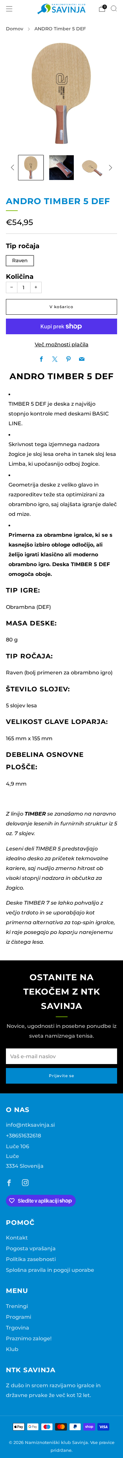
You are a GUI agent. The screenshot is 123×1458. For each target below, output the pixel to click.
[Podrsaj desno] (109, 167)
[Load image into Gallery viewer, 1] (30, 167)
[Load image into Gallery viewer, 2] (61, 167)
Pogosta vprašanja (31, 1248)
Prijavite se (61, 1075)
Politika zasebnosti (31, 1259)
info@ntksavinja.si (30, 1124)
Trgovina (17, 1327)
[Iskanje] (114, 8)
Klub (12, 1349)
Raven (20, 260)
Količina (19, 276)
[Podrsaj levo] (14, 167)
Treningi (17, 1306)
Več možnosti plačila (62, 344)
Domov (14, 28)
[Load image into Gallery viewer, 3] (92, 167)
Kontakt (17, 1237)
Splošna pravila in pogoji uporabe (50, 1270)
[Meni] (9, 9)
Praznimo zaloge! (28, 1338)
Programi (18, 1317)
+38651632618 (23, 1135)
